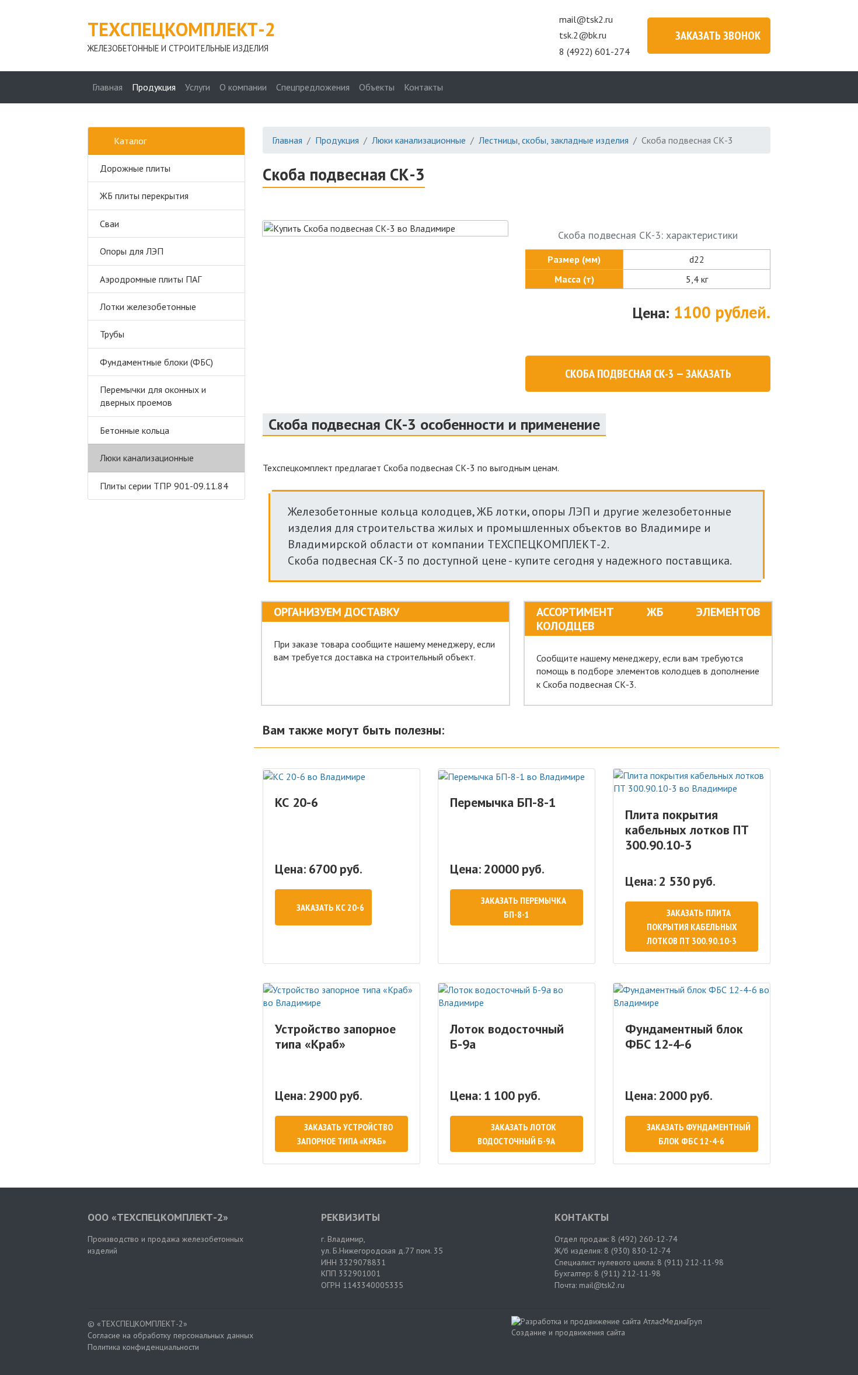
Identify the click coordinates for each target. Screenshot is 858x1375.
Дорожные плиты (135, 168)
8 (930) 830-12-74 (637, 1250)
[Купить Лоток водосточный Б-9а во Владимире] (516, 996)
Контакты (423, 87)
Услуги (197, 87)
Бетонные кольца (134, 430)
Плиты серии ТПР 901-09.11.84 (164, 486)
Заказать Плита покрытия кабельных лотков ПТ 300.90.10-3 (692, 926)
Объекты (377, 87)
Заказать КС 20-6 (330, 907)
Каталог (130, 141)
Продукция (154, 87)
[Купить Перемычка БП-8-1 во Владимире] (516, 776)
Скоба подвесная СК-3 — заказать (648, 373)
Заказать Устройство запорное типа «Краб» (345, 1134)
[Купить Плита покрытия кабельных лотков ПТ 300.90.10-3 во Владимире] (691, 782)
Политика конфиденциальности (143, 1347)
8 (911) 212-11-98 (690, 1262)
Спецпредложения (313, 87)
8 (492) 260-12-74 (644, 1239)
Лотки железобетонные (148, 306)
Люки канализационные (147, 458)
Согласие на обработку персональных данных (170, 1335)
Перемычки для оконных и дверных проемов (153, 396)
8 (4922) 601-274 (594, 51)
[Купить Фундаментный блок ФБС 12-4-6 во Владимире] (691, 996)
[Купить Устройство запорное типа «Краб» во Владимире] (341, 996)
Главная (107, 87)
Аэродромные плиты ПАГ (150, 279)
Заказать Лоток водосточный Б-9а (516, 1134)
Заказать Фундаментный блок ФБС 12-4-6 (699, 1134)
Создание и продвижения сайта (568, 1332)
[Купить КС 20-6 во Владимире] (341, 776)
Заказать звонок (718, 35)
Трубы (112, 334)
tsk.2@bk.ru (582, 35)
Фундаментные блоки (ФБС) (156, 362)
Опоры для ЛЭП (131, 251)
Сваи (109, 223)
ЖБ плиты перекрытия (144, 195)
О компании (243, 87)
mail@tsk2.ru (586, 19)
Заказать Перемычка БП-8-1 (523, 907)
